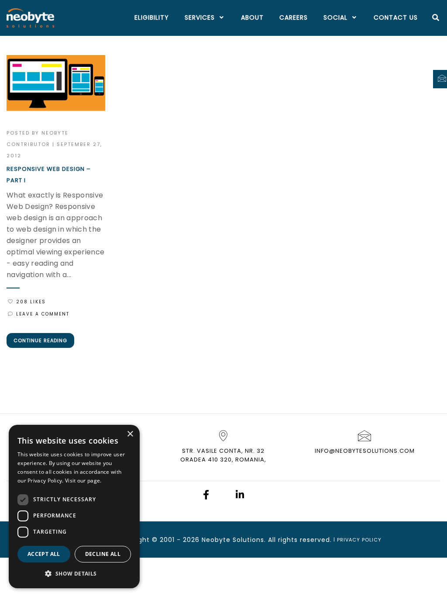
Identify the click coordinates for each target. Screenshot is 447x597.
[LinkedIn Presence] (239, 496)
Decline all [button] (102, 554)
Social (335, 17)
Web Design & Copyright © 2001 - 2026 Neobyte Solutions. (165, 539)
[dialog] (74, 506)
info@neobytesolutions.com (365, 451)
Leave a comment (42, 314)
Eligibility (151, 17)
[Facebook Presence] (206, 496)
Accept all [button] (44, 554)
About (252, 17)
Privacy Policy (359, 539)
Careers (293, 17)
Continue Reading (40, 340)
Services (200, 17)
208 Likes (31, 301)
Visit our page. (83, 480)
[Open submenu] (220, 18)
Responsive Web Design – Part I (49, 174)
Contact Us (396, 17)
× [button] (130, 434)
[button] (74, 574)
